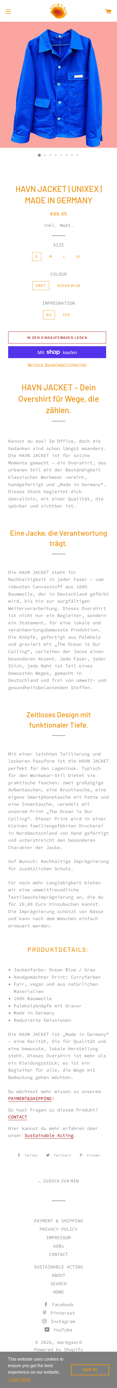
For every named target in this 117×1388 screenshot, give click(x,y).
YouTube (61, 1330)
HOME (58, 1292)
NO (49, 315)
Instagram (61, 1321)
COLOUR (58, 274)
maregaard (69, 1342)
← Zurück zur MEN (58, 1181)
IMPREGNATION (58, 303)
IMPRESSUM (58, 1238)
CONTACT (17, 1117)
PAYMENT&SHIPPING (30, 1098)
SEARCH (58, 1284)
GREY (41, 285)
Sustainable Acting (48, 1135)
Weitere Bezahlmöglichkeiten (57, 364)
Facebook (61, 1304)
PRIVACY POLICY (58, 1229)
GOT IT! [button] (90, 1370)
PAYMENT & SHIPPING (58, 1221)
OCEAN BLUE (69, 285)
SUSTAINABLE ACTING (58, 1267)
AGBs (58, 1246)
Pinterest (61, 1313)
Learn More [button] (20, 1379)
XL (78, 256)
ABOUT (58, 1275)
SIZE (58, 245)
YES (66, 315)
